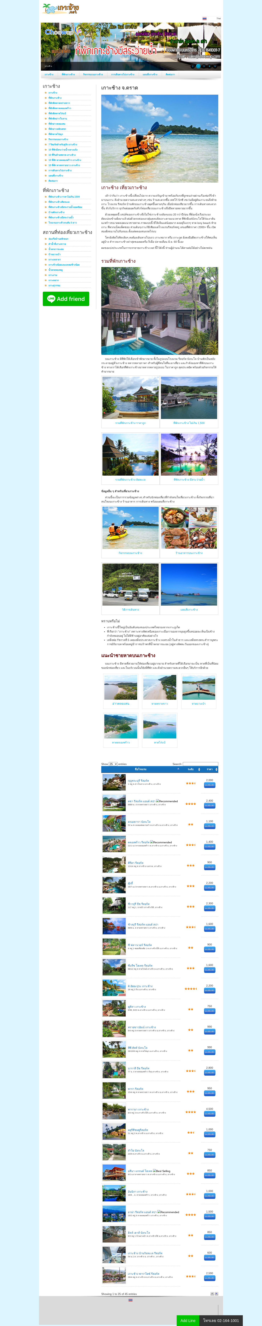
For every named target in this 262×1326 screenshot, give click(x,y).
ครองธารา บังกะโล (139, 821)
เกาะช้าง (49, 74)
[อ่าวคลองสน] (120, 687)
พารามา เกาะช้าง (138, 1109)
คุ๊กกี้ (130, 883)
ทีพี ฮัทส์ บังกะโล (137, 1047)
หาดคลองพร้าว (121, 742)
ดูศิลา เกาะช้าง (137, 1006)
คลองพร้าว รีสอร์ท (139, 842)
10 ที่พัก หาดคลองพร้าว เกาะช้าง (65, 160)
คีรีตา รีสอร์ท (135, 862)
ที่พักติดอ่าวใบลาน (58, 119)
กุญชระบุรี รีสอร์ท (138, 780)
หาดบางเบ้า (199, 703)
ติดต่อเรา (170, 74)
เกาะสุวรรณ (54, 286)
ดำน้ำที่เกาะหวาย (57, 244)
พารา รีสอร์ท (135, 1088)
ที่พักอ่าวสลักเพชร (57, 129)
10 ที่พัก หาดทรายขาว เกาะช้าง (64, 165)
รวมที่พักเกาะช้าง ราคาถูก (130, 423)
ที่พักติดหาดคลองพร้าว (60, 108)
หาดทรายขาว (160, 703)
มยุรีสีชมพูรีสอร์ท (138, 1129)
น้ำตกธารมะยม (56, 249)
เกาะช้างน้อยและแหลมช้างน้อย (64, 265)
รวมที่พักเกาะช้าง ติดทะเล (130, 479)
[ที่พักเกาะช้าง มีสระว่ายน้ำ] (189, 474)
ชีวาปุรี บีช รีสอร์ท (138, 904)
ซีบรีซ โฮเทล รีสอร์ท (140, 965)
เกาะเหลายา (55, 260)
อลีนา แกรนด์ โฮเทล (140, 1171)
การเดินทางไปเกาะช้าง (123, 74)
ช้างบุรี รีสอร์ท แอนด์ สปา (143, 924)
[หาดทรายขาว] (159, 698)
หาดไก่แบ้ (159, 742)
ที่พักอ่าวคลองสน (57, 124)
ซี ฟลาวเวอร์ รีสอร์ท (140, 945)
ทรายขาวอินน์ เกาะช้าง (142, 1027)
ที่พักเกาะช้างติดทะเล (59, 202)
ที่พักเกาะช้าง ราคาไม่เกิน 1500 (64, 197)
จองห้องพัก (210, 785)
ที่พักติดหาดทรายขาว (59, 103)
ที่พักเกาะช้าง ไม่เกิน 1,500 (189, 423)
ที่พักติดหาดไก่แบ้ (57, 114)
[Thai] (131, 1301)
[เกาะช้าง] (61, 15)
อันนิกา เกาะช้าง (137, 1191)
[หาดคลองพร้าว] (120, 737)
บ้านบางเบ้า (55, 254)
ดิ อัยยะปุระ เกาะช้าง (140, 986)
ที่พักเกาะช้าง (68, 74)
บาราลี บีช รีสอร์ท (138, 1068)
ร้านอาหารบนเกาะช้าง (189, 553)
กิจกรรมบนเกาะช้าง (93, 74)
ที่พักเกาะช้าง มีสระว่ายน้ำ (189, 479)
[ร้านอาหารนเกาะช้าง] (189, 548)
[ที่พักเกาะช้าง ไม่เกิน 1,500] (189, 418)
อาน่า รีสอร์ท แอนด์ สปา (142, 1212)
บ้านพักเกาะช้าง (56, 212)
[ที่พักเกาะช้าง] (159, 353)
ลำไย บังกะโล (136, 1150)
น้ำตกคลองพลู (56, 270)
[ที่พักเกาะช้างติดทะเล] (130, 474)
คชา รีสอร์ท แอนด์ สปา (142, 801)
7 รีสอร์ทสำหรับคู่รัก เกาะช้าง (63, 145)
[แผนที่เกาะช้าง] (189, 604)
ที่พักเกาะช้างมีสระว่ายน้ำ (61, 218)
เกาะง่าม (53, 275)
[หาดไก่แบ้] (159, 737)
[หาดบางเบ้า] (198, 698)
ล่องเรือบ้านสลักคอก (58, 239)
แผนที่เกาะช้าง (150, 74)
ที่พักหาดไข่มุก (56, 134)
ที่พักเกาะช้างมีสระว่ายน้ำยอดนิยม (65, 207)
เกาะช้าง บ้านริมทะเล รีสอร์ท (145, 1253)
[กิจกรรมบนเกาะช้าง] (130, 548)
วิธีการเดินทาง (130, 609)
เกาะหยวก (54, 280)
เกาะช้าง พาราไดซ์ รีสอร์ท (143, 1273)
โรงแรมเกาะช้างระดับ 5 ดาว (63, 223)
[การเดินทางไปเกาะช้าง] (130, 604)
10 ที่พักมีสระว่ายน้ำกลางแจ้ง (63, 150)
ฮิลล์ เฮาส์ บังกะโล (139, 1232)
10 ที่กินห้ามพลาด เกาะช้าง (62, 155)
